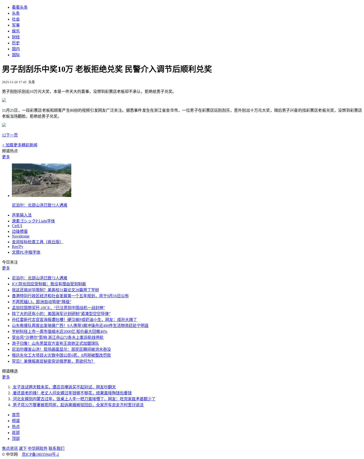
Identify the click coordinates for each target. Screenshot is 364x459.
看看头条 (20, 7)
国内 (16, 49)
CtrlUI (17, 226)
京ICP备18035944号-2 (40, 454)
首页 (16, 415)
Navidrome (20, 236)
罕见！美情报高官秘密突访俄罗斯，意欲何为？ (53, 361)
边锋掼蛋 (20, 231)
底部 (16, 433)
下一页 (12, 135)
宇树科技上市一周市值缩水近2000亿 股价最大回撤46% (59, 331)
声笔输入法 (22, 215)
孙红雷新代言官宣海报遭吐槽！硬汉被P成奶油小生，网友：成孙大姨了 (74, 320)
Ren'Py (17, 246)
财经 (16, 37)
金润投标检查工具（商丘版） (37, 242)
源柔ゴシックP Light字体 (33, 221)
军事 (16, 25)
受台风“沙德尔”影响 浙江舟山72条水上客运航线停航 (58, 337)
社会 (16, 19)
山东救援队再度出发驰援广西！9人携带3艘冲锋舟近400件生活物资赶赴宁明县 (80, 326)
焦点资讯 (10, 448)
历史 (16, 43)
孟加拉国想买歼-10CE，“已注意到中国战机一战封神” (58, 308)
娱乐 (16, 31)
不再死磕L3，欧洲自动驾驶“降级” (41, 302)
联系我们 (56, 448)
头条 (16, 13)
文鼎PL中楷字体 (26, 252)
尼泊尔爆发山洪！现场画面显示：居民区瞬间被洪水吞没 (61, 349)
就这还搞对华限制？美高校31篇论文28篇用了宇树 (55, 290)
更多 (6, 157)
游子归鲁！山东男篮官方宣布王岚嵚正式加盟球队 (55, 343)
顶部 (16, 438)
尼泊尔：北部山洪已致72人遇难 (39, 205)
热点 (16, 427)
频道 (16, 421)
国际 (16, 55)
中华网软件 (38, 448)
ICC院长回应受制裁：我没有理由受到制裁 (49, 284)
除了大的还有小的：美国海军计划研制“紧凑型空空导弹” (61, 314)
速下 (23, 448)
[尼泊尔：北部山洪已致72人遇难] (41, 195)
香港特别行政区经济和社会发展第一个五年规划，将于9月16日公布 (70, 296)
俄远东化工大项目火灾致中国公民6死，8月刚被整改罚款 (61, 355)
